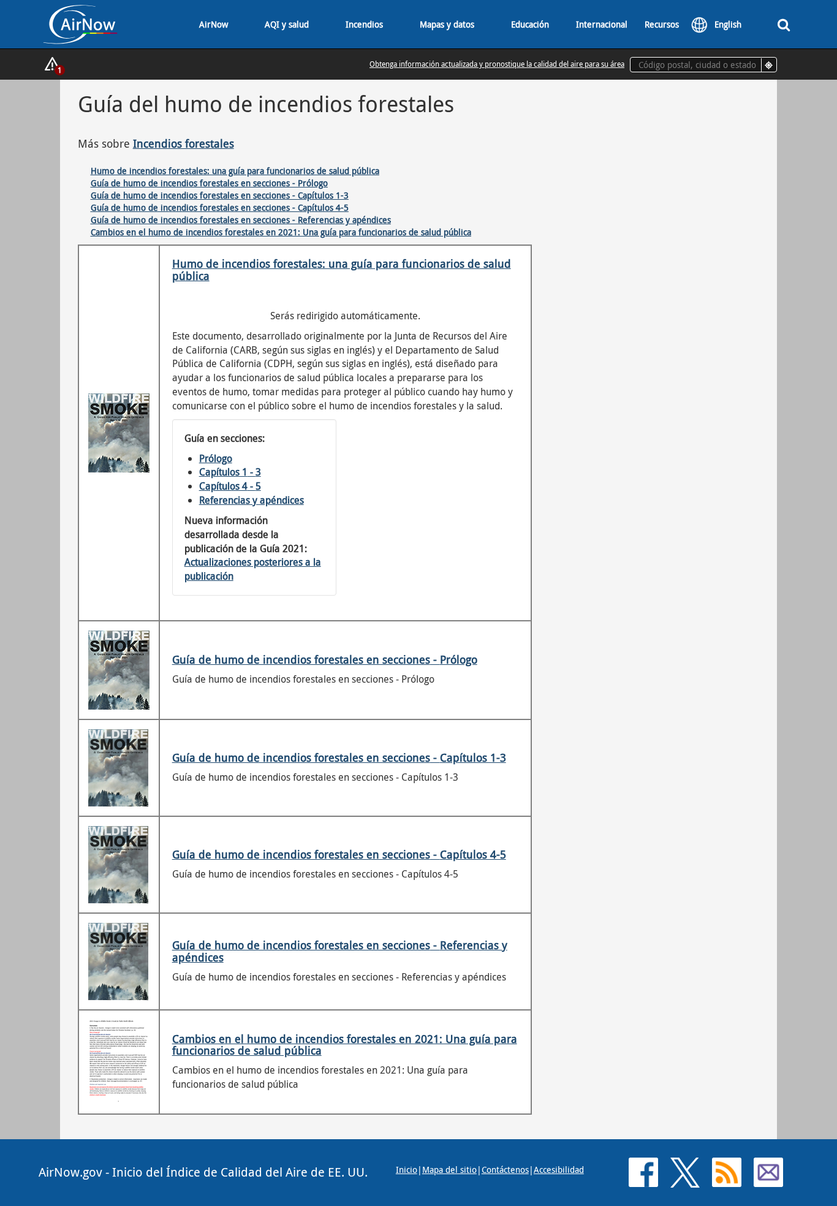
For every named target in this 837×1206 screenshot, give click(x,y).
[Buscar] (783, 24)
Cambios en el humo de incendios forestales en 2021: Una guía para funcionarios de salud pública (281, 232)
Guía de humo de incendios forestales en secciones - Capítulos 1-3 (220, 195)
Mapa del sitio (449, 1169)
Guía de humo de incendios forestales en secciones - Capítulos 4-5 (220, 207)
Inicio (406, 1169)
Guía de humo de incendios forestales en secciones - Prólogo (209, 183)
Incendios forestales (183, 143)
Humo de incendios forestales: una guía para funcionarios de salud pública (235, 170)
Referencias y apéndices (251, 500)
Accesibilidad (559, 1169)
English (727, 24)
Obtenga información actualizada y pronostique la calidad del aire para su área (496, 64)
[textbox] (703, 64)
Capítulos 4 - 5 (230, 486)
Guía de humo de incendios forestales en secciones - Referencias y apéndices (241, 220)
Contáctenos (505, 1169)
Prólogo (215, 458)
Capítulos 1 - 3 (230, 472)
